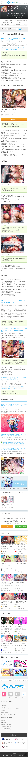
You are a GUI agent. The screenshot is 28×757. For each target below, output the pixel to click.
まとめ (10, 680)
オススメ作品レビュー (8, 24)
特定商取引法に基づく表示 (7, 724)
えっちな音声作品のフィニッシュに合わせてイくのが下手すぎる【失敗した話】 (7, 646)
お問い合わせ (5, 712)
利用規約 (4, 707)
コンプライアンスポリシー (7, 730)
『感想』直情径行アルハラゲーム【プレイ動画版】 (7, 602)
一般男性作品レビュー (19, 24)
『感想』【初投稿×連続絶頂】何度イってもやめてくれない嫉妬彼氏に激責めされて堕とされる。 (7, 547)
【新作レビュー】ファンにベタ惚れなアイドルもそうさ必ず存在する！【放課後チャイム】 (7, 584)
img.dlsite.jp (6, 184)
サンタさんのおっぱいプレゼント (9, 109)
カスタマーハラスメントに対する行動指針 (11, 708)
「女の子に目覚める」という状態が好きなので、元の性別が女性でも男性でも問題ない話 (20, 627)
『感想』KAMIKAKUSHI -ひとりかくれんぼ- (20, 601)
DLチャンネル (14, 2)
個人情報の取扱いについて (7, 726)
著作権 (3, 720)
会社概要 (4, 705)
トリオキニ (7, 747)
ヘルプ (3, 710)
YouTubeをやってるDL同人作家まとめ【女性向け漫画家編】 (7, 626)
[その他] (22, 29)
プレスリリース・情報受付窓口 (8, 714)
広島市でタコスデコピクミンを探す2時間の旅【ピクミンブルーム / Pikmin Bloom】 (20, 547)
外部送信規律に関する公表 (7, 728)
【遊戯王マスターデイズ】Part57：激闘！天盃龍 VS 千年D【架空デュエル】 (7, 566)
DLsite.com (7, 739)
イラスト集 (19, 17)
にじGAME (21, 739)
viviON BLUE (21, 743)
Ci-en (8, 743)
